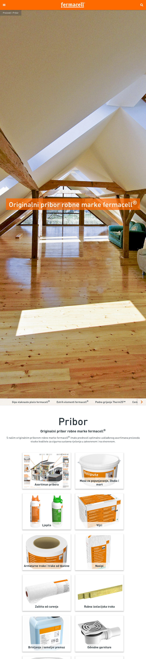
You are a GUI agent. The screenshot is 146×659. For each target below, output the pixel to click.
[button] (4, 5)
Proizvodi (7, 12)
